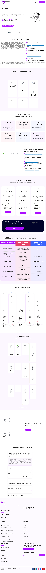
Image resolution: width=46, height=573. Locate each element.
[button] (35, 2)
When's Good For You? (28, 543)
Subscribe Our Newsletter (29, 552)
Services (3, 521)
